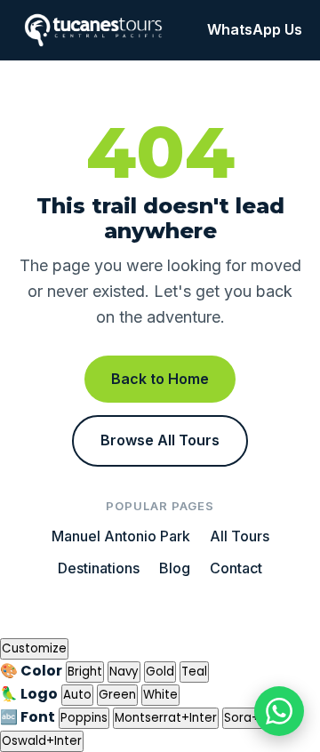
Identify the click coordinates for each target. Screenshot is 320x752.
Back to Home (160, 379)
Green (117, 694)
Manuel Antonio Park (121, 536)
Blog (174, 568)
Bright (85, 671)
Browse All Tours (160, 440)
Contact (236, 568)
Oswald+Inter (42, 740)
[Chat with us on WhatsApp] (279, 711)
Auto (77, 694)
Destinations (99, 568)
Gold (160, 671)
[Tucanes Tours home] (93, 30)
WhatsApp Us (254, 29)
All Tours (239, 536)
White (160, 694)
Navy (124, 671)
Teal (194, 671)
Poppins (84, 717)
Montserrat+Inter (166, 717)
